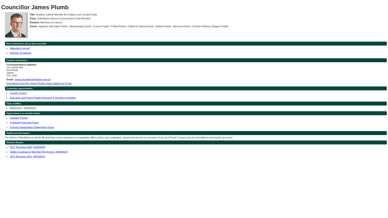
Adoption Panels (19, 118)
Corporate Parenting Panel (24, 122)
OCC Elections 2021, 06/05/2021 (27, 156)
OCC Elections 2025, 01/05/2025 (27, 147)
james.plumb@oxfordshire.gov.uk (33, 79)
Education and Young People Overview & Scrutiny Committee (43, 98)
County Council (18, 93)
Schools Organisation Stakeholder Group (32, 127)
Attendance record (20, 48)
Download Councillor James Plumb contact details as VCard (39, 83)
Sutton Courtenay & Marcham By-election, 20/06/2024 (39, 152)
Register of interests (20, 53)
